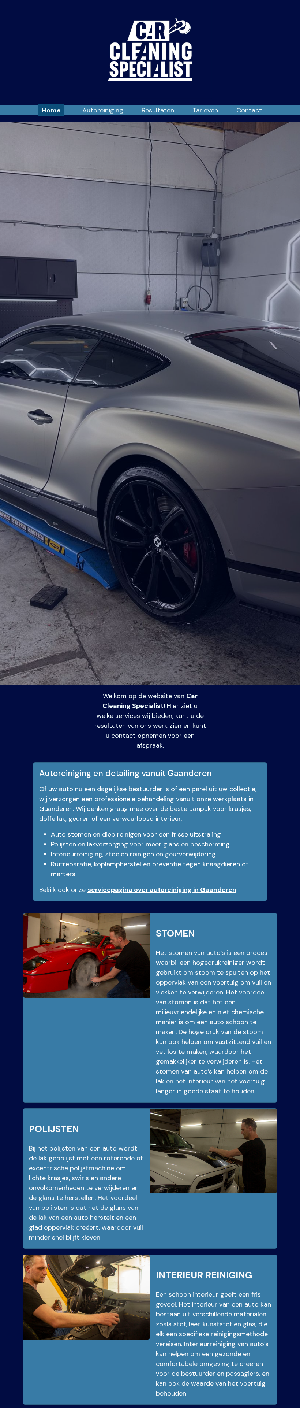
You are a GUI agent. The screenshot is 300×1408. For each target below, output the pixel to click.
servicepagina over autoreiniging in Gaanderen (161, 889)
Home (51, 110)
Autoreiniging (102, 110)
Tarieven (205, 110)
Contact (249, 110)
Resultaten (158, 110)
